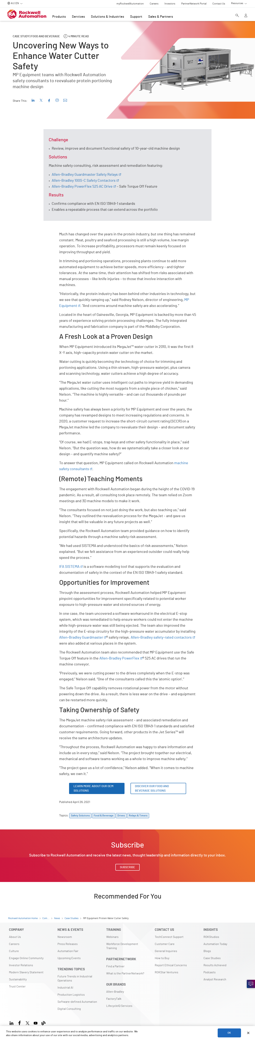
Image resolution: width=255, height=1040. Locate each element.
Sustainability (18, 979)
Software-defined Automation (77, 1001)
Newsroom (64, 936)
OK (229, 1033)
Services (78, 16)
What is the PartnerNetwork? (125, 973)
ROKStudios (211, 936)
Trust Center (17, 986)
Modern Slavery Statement (26, 972)
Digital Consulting (69, 1008)
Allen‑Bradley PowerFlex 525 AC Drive (82, 186)
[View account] (246, 16)
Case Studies (212, 958)
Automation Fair (67, 951)
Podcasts (209, 972)
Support (136, 16)
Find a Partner (115, 966)
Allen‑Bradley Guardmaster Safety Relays (85, 174)
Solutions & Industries (107, 16)
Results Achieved (214, 965)
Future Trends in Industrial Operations (74, 978)
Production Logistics (71, 994)
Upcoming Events (69, 958)
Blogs (207, 951)
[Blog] (44, 1022)
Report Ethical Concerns (171, 965)
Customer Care (165, 944)
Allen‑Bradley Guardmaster (81, 637)
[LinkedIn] (12, 1022)
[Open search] (237, 16)
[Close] (248, 1032)
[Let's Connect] (251, 984)
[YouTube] (36, 1022)
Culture (14, 951)
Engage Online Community (26, 958)
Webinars (112, 936)
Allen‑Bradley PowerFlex (119, 658)
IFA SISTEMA (69, 567)
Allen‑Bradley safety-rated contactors (161, 637)
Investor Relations (21, 965)
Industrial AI (65, 987)
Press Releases (67, 944)
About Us (15, 936)
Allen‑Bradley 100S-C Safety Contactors (84, 180)
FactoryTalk (113, 998)
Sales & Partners (160, 16)
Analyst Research (214, 979)
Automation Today (215, 944)
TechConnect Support (169, 936)
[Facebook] (19, 1022)
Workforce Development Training (122, 946)
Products (59, 16)
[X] (28, 1022)
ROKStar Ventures (166, 972)
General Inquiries (166, 951)
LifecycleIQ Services (119, 1005)
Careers (14, 944)
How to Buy (162, 958)
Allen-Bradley (115, 991)
